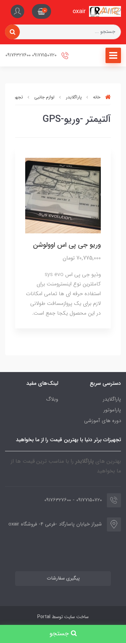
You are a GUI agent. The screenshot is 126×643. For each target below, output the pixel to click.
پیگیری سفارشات (63, 578)
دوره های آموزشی (102, 421)
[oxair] (105, 11)
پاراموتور (112, 410)
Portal (43, 617)
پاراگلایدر (112, 399)
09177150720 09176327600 (31, 55)
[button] (41, 11)
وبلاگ (52, 399)
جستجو (60, 634)
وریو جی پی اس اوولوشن (67, 245)
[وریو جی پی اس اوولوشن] (63, 195)
